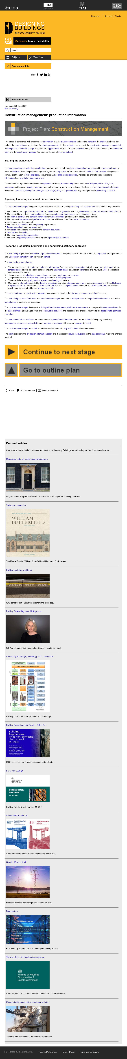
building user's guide (40, 278)
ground (65, 211)
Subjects (16, 57)
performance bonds (41, 219)
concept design (27, 148)
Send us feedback (50, 390)
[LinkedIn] (45, 74)
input (111, 267)
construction (40, 199)
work (82, 270)
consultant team (110, 168)
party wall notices (71, 328)
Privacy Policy (68, 1052)
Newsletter (95, 16)
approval (79, 323)
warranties (24, 219)
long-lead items (37, 214)
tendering (21, 199)
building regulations (48, 283)
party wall (29, 237)
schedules (29, 275)
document (61, 307)
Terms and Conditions (89, 1052)
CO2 (40, 285)
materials (58, 323)
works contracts (57, 217)
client (71, 168)
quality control (34, 280)
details (65, 270)
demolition (19, 190)
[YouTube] (49, 74)
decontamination (97, 211)
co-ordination (61, 175)
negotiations (98, 283)
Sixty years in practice (16, 505)
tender (34, 227)
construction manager (99, 145)
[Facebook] (37, 74)
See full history (11, 108)
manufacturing (67, 184)
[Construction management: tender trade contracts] (63, 359)
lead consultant (15, 168)
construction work (101, 187)
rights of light (53, 237)
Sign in (118, 16)
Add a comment (28, 390)
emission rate (48, 285)
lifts (111, 184)
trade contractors (68, 142)
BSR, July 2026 (13, 771)
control (47, 257)
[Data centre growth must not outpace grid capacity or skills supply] (28, 943)
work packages (32, 175)
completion (20, 145)
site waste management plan (84, 293)
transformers (69, 214)
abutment (58, 270)
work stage (25, 160)
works (50, 211)
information (48, 142)
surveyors (64, 237)
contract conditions (38, 217)
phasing (39, 224)
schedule (35, 253)
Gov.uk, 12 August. (14, 862)
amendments (10, 302)
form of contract (18, 217)
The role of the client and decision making (25, 957)
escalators (9, 187)
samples (75, 275)
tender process (15, 270)
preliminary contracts (105, 190)
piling (59, 190)
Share (11, 390)
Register (108, 16)
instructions (80, 334)
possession (23, 224)
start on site (48, 288)
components (10, 323)
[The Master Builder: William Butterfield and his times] (28, 556)
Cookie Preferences (48, 1052)
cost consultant (65, 152)
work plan (71, 145)
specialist (104, 267)
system (29, 257)
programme (61, 171)
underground (41, 190)
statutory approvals (50, 145)
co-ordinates (28, 168)
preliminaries (51, 307)
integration (31, 267)
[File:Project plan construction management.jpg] (63, 136)
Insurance (11, 232)
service (115, 187)
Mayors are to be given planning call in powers (27, 459)
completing (56, 246)
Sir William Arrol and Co (16, 815)
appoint (21, 235)
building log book (63, 278)
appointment (53, 148)
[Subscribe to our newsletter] (28, 44)
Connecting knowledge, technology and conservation (29, 656)
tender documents (80, 307)
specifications (72, 285)
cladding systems (34, 187)
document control (18, 257)
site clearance (113, 211)
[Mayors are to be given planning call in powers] (28, 491)
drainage (51, 190)
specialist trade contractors (32, 178)
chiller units (103, 184)
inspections (42, 275)
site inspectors (32, 235)
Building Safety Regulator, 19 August (22, 611)
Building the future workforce (19, 570)
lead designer (15, 253)
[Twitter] (41, 74)
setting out (30, 190)
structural (21, 285)
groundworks (71, 190)
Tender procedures (15, 227)
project (103, 142)
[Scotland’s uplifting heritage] (28, 848)
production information (96, 171)
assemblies (22, 323)
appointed (116, 145)
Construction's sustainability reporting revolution (27, 1002)
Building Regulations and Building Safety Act (26, 725)
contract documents (52, 230)
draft (29, 278)
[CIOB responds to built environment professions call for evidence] (28, 988)
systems (45, 280)
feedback (16, 171)
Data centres (12, 911)
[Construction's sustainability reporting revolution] (28, 1031)
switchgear (92, 184)
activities (81, 148)
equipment (47, 184)
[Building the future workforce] (28, 597)
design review (78, 298)
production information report (65, 319)
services (58, 311)
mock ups (62, 275)
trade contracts (15, 311)
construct (92, 142)
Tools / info (38, 57)
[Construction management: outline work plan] (63, 377)
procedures (72, 175)
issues (71, 334)
